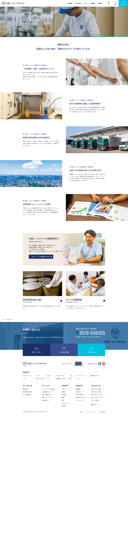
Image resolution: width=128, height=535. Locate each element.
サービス (78, 378)
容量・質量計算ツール (47, 394)
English (95, 404)
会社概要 (63, 394)
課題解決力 (25, 389)
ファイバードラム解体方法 (48, 389)
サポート (86, 3)
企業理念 (63, 392)
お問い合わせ (123, 5)
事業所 (63, 397)
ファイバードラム (27, 375)
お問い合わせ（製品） (96, 389)
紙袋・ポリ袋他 (39, 378)
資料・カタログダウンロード (98, 397)
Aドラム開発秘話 (27, 394)
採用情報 (100, 3)
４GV (24, 378)
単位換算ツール (46, 400)
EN (109, 5)
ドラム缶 (48, 375)
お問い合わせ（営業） (96, 392)
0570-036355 (92, 333)
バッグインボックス (81, 375)
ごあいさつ (64, 389)
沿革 (62, 400)
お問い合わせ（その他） (97, 394)
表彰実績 (63, 406)
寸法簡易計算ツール (47, 392)
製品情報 (70, 3)
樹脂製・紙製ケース (95, 375)
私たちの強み (78, 3)
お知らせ (82, 412)
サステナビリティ (65, 403)
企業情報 (93, 3)
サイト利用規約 (102, 412)
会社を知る (78, 392)
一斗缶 (70, 375)
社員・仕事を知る (80, 394)
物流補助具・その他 (60, 378)
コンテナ (38, 375)
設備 (70, 378)
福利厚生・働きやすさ (81, 397)
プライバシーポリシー (91, 412)
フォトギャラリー (80, 400)
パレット (48, 378)
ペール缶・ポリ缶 (59, 375)
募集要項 (78, 389)
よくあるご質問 (95, 400)
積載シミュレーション (47, 397)
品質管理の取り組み (27, 392)
